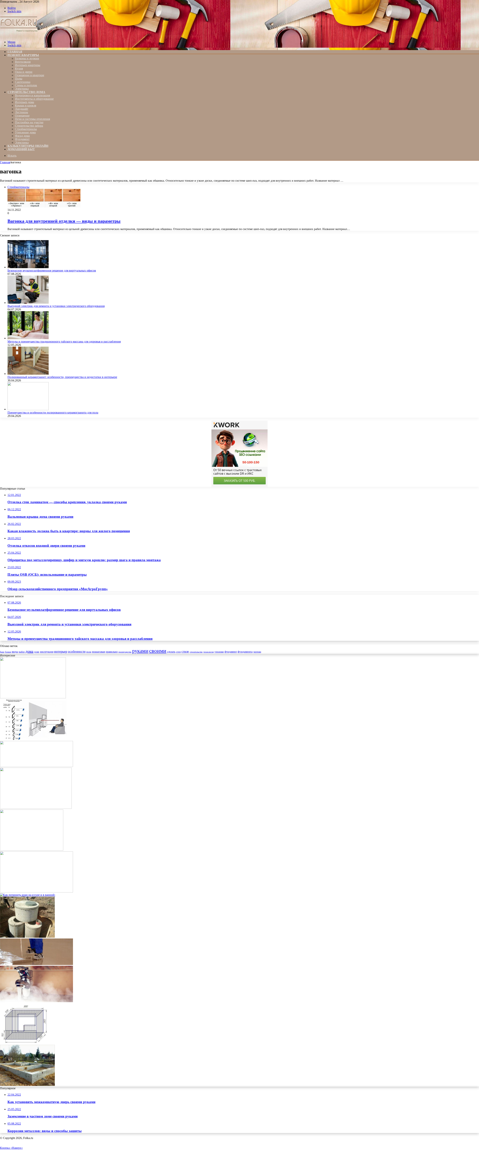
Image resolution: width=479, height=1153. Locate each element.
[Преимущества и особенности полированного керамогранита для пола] (28, 409)
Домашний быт (21, 149)
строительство (196, 652)
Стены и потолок (26, 85)
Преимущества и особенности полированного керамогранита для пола (52, 412)
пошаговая (98, 651)
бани (2, 652)
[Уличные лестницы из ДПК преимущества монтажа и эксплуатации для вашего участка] (36, 891)
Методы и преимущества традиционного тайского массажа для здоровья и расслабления (64, 341)
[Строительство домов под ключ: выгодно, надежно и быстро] (33, 697)
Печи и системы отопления (32, 119)
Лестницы (21, 112)
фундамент (231, 651)
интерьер (60, 651)
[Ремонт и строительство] (19, 35)
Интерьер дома (24, 102)
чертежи (257, 652)
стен (178, 651)
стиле (185, 651)
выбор (22, 652)
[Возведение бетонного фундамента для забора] (27, 1084)
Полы (18, 78)
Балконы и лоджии (27, 58)
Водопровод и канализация (32, 95)
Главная (5, 162)
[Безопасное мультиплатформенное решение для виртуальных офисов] (28, 267)
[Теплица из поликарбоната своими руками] (36, 807)
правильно (112, 651)
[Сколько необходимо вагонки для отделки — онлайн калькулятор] (24, 1043)
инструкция (46, 651)
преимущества (124, 652)
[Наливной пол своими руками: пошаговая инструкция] (36, 964)
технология (208, 652)
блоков (8, 652)
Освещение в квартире (29, 75)
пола (88, 652)
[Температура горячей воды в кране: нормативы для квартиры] (36, 1001)
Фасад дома (22, 135)
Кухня (19, 68)
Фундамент (22, 139)
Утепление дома (25, 132)
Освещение (22, 115)
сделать (171, 651)
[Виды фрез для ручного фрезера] (36, 765)
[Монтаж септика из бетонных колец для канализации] (27, 936)
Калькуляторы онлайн (27, 145)
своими (157, 651)
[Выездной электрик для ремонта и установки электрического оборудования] (28, 302)
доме (36, 652)
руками (140, 651)
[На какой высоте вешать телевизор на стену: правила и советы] (33, 739)
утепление (219, 652)
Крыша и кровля (25, 105)
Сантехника (22, 82)
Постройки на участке (29, 122)
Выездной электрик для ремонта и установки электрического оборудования (56, 306)
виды (15, 651)
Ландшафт (21, 108)
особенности (77, 651)
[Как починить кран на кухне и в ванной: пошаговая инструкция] (27, 894)
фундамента (245, 651)
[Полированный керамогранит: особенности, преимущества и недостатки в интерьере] (28, 373)
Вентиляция (22, 61)
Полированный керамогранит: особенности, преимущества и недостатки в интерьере (62, 377)
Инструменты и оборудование (34, 98)
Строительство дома (26, 92)
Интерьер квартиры (27, 65)
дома (29, 651)
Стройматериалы (26, 129)
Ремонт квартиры (23, 55)
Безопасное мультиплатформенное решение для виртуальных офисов (51, 270)
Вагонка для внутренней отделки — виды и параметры (63, 221)
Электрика (22, 88)
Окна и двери (23, 71)
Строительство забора (29, 125)
